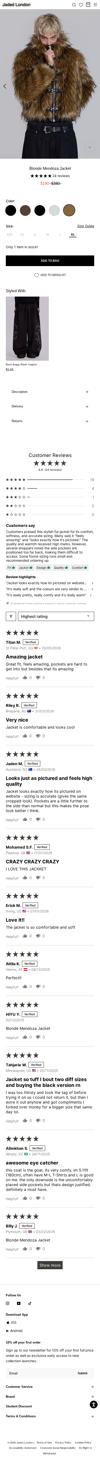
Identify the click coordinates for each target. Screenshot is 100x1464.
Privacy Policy (63, 1442)
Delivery (17, 406)
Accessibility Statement (23, 1447)
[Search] (74, 4)
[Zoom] (89, 147)
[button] (41, 176)
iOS (14, 1322)
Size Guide (85, 226)
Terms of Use (44, 1442)
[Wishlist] (81, 5)
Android (16, 1331)
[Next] (95, 86)
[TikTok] (30, 1303)
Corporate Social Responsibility (58, 1447)
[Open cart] (88, 4)
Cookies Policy (83, 1442)
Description (19, 392)
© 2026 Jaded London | (21, 1442)
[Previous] (4, 86)
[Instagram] (7, 1303)
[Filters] (11, 616)
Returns (17, 421)
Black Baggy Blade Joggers (21, 364)
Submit (82, 1373)
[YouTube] (18, 1303)
